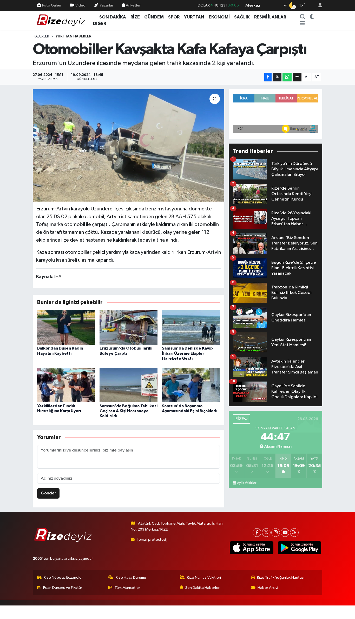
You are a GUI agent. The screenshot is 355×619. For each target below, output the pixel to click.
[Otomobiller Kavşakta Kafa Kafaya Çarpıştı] (128, 145)
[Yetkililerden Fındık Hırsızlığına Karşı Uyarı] (66, 385)
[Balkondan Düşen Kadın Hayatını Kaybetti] (66, 327)
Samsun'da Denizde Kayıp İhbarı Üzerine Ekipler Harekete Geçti (187, 353)
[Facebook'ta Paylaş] (268, 77)
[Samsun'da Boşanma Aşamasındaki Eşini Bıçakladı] (191, 385)
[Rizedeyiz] (62, 20)
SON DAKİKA (112, 17)
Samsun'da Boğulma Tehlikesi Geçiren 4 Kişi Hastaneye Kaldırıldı (128, 411)
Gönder (48, 493)
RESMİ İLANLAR (270, 17)
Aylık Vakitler (246, 483)
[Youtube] (285, 532)
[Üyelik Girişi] (318, 5)
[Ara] (302, 17)
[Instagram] (275, 532)
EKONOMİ (219, 17)
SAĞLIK (242, 17)
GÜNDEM (154, 17)
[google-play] (299, 547)
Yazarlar (106, 5)
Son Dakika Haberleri (202, 588)
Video (80, 5)
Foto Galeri (51, 5)
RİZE (135, 17)
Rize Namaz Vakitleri (204, 577)
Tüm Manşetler (127, 588)
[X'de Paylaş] (277, 77)
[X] (266, 532)
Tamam (318, 611)
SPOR (174, 17)
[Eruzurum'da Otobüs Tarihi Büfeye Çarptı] (128, 327)
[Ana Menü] (302, 23)
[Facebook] (257, 532)
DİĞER (99, 23)
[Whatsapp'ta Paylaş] (287, 77)
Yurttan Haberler (73, 36)
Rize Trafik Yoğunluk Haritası (280, 577)
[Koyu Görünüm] (311, 17)
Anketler (133, 5)
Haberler (41, 36)
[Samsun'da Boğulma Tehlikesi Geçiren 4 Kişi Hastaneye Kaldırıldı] (128, 385)
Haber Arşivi (268, 588)
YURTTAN (194, 17)
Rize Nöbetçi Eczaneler (63, 577)
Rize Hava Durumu (131, 577)
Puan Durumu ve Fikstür (62, 588)
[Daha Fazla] (297, 77)
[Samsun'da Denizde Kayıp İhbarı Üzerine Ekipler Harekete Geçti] (191, 327)
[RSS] (294, 532)
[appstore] (251, 547)
